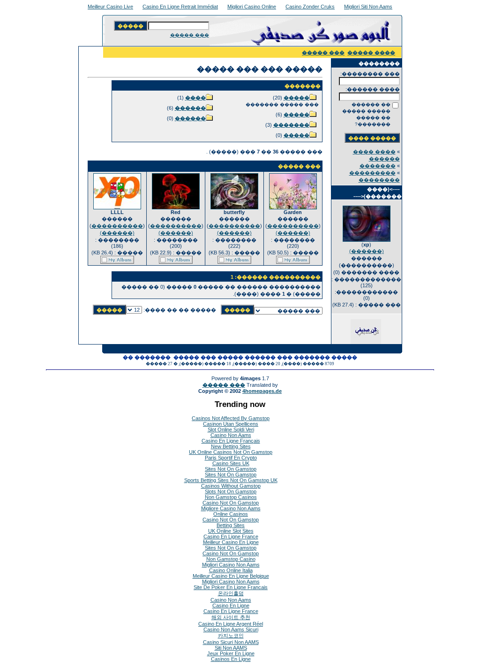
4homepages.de (262, 391)
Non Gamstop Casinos (231, 497)
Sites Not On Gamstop (230, 469)
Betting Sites (231, 525)
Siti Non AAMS (231, 648)
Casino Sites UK (230, 463)
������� (378, 166)
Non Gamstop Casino (230, 559)
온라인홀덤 (231, 593)
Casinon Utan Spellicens (230, 424)
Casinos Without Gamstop (231, 486)
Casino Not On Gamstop (230, 503)
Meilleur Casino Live (110, 6)
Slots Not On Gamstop (230, 491)
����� (296, 97)
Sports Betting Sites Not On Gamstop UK (231, 480)
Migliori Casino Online (251, 6)
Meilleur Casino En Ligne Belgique (231, 576)
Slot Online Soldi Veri (231, 429)
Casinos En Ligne (231, 659)
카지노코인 (231, 635)
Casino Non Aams (230, 435)
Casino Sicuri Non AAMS (231, 642)
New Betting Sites (231, 446)
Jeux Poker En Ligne (231, 653)
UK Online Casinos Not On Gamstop (230, 452)
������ (190, 108)
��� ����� (189, 35)
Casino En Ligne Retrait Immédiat (180, 6)
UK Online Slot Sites (231, 531)
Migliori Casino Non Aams (231, 564)
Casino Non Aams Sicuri (230, 629)
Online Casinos (230, 514)
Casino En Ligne (230, 605)
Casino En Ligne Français (231, 441)
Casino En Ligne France (230, 536)
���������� (293, 226)
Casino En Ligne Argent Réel (230, 624)
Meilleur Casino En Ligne (231, 542)
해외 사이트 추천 (230, 617)
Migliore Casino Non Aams (231, 508)
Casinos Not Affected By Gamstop (231, 418)
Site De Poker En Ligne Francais (231, 587)
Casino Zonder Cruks (310, 6)
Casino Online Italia (231, 570)
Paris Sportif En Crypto (231, 457)
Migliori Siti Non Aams (368, 6)
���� (195, 97)
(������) (366, 251)
